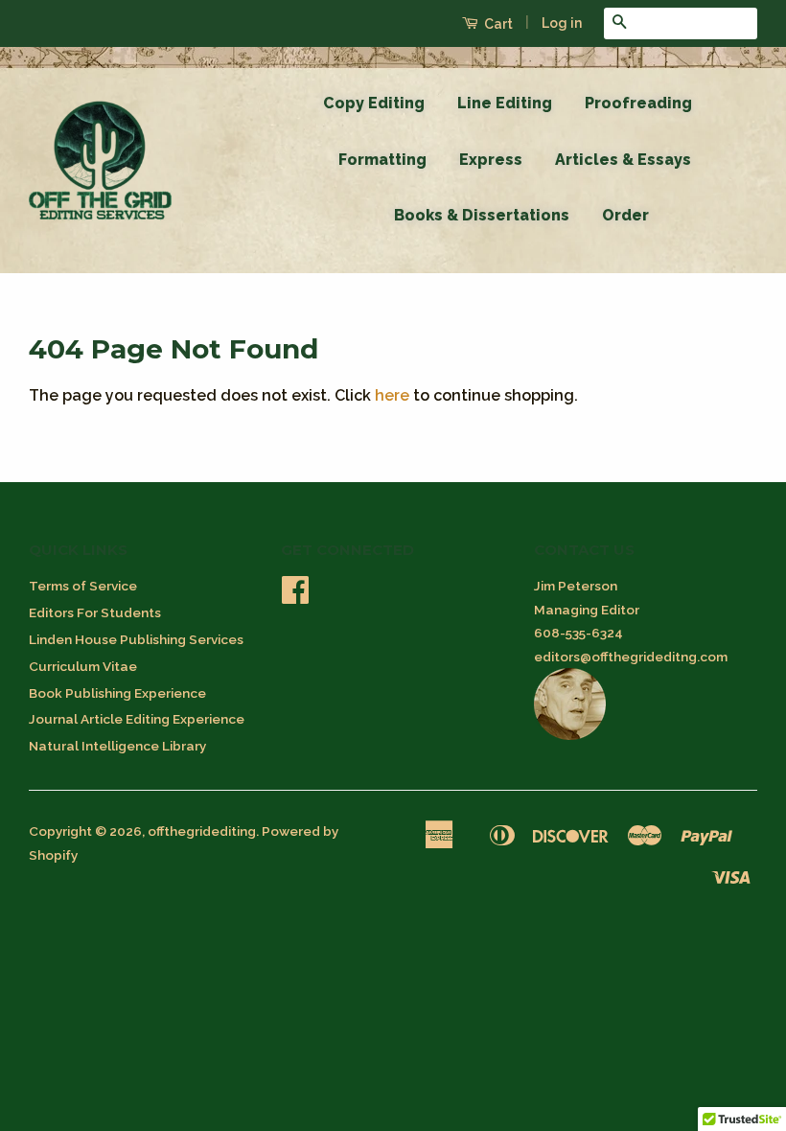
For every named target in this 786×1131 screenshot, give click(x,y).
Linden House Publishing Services (136, 639)
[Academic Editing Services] (570, 735)
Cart (497, 24)
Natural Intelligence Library (117, 745)
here (392, 395)
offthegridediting (202, 831)
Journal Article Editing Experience (136, 719)
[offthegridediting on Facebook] (295, 596)
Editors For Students (95, 612)
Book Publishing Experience (117, 693)
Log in (562, 23)
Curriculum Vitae (83, 666)
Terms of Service (83, 585)
